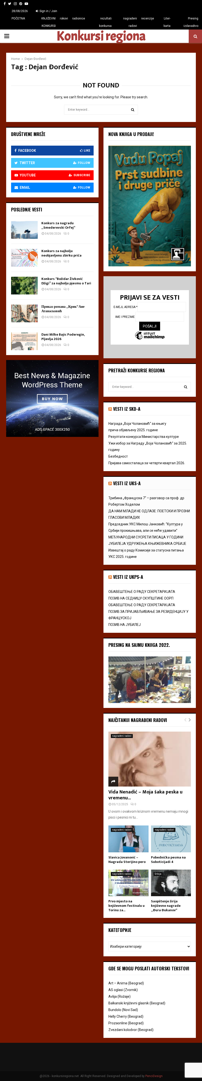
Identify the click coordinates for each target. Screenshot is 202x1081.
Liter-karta (167, 22)
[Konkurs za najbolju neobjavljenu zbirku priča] (24, 258)
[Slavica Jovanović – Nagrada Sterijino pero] (128, 838)
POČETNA (18, 18)
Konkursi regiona (101, 36)
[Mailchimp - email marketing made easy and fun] (150, 336)
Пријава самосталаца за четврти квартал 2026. (146, 463)
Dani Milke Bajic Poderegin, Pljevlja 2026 (62, 337)
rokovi (64, 18)
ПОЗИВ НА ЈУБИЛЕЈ (124, 625)
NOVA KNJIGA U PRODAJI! (131, 134)
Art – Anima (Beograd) (126, 983)
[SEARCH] (185, 387)
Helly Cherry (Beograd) (125, 1016)
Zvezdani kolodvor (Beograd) (130, 1030)
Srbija (158, 874)
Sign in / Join (48, 11)
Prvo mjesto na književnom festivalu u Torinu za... (126, 905)
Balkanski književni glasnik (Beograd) (136, 1003)
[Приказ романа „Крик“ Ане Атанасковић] (24, 313)
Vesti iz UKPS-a (128, 577)
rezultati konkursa (105, 22)
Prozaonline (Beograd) (126, 1023)
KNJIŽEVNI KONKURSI (48, 22)
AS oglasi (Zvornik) (123, 990)
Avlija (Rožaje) (119, 996)
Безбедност (118, 456)
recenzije (147, 18)
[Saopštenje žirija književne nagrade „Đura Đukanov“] (171, 883)
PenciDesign (154, 1076)
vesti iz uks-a (127, 483)
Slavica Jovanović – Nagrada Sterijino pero (127, 860)
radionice (78, 18)
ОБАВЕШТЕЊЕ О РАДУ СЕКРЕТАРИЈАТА (141, 592)
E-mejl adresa (125, 307)
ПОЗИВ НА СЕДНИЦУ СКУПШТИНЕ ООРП (140, 598)
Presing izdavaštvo (191, 22)
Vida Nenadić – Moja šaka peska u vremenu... (145, 795)
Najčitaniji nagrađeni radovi (137, 720)
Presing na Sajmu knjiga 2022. (139, 645)
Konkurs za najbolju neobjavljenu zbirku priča (61, 253)
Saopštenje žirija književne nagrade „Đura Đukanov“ (166, 905)
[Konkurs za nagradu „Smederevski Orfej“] (24, 230)
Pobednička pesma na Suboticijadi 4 (168, 860)
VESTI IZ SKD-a (126, 409)
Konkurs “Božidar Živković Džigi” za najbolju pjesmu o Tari (66, 281)
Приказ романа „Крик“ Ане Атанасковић (62, 309)
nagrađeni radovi (130, 22)
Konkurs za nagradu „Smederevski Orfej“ (58, 225)
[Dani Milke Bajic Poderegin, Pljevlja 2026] (24, 341)
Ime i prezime (125, 317)
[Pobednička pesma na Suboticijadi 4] (171, 838)
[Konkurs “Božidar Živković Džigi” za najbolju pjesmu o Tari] (24, 285)
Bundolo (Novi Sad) (123, 1010)
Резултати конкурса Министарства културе (143, 437)
